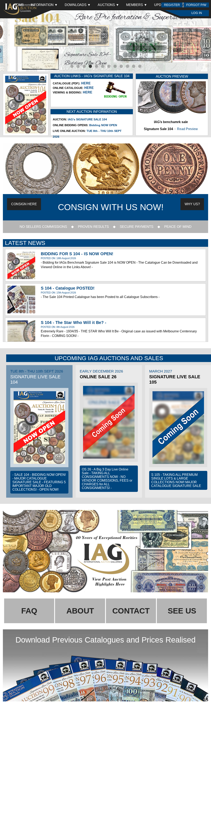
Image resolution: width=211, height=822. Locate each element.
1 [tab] (71, 66)
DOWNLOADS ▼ (78, 5)
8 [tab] (115, 66)
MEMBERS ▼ (136, 5)
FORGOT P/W (196, 5)
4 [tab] (90, 66)
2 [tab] (78, 66)
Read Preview (187, 129)
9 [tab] (121, 66)
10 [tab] (127, 66)
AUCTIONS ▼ (108, 5)
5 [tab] (96, 66)
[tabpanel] (105, 40)
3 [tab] (84, 66)
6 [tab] (102, 66)
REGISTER (172, 5)
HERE (86, 83)
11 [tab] (133, 66)
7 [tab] (109, 66)
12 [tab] (139, 66)
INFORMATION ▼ (44, 5)
